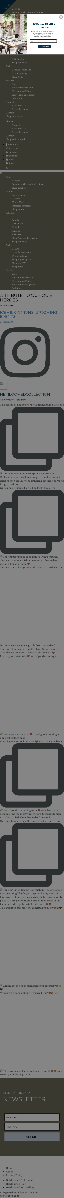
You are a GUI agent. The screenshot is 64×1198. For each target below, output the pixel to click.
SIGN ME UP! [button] (45, 46)
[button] (61, 17)
